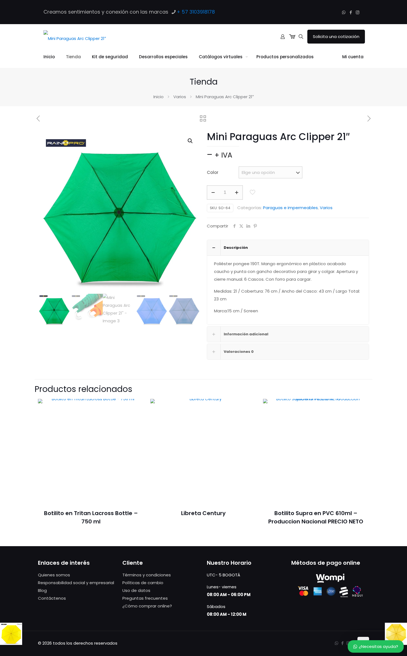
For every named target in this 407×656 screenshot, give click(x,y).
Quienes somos (54, 575)
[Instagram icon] (358, 12)
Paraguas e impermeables (290, 208)
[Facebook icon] (351, 12)
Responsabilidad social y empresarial (76, 583)
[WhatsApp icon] (344, 12)
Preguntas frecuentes (145, 598)
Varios (179, 97)
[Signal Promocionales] (74, 36)
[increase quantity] (236, 192)
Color (212, 172)
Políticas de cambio (142, 583)
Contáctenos (52, 598)
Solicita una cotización (336, 36)
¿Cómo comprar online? (147, 606)
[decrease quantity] (213, 192)
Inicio (158, 97)
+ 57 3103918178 (196, 11)
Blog (42, 590)
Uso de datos (136, 590)
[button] (190, 140)
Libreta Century (203, 513)
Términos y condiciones (146, 575)
